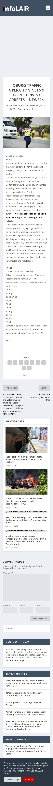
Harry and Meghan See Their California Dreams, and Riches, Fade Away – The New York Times (26, 683)
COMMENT (8, 573)
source (9, 340)
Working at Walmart (16, 746)
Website (40, 605)
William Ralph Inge (15, 660)
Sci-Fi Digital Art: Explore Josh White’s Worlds (24, 703)
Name (6, 605)
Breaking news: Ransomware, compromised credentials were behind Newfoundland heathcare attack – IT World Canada (26, 540)
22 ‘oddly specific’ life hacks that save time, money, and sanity (24, 694)
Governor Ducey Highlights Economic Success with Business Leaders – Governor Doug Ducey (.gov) (26, 750)
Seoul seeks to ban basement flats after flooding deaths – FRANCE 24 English (24, 459)
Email (23, 605)
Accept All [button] (29, 779)
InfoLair (21, 105)
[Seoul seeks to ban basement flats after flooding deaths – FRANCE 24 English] (27, 440)
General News (24, 109)
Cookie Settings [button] (12, 779)
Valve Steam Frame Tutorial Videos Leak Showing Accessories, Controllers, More (26, 713)
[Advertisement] (26, 43)
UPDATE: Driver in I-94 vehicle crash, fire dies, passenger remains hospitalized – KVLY (24, 501)
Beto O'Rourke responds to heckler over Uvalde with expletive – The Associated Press (26, 520)
